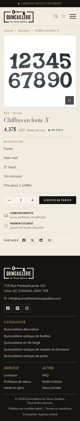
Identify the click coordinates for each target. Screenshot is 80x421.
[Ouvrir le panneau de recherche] (56, 16)
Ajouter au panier (57, 200)
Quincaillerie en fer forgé (22, 343)
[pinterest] (17, 308)
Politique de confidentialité (25, 408)
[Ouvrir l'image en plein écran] (69, 100)
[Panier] (63, 16)
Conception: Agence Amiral (40, 414)
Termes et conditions (58, 408)
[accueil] (18, 16)
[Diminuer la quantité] (9, 200)
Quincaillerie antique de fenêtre (27, 336)
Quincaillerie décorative (21, 329)
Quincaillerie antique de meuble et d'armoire (36, 349)
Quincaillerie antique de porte (26, 356)
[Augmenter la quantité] (32, 200)
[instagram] (27, 308)
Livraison (10, 375)
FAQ (45, 375)
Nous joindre (51, 388)
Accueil (8, 30)
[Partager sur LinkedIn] (41, 240)
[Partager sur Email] (49, 240)
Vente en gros (14, 388)
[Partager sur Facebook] (24, 240)
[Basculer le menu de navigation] (72, 16)
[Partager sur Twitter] (32, 240)
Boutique (24, 30)
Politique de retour (17, 382)
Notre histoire (52, 382)
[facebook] (8, 308)
